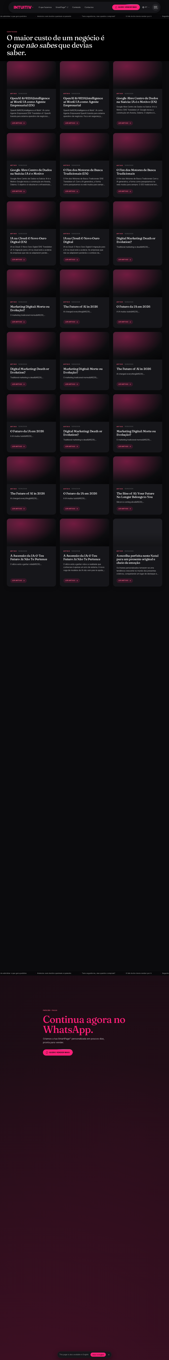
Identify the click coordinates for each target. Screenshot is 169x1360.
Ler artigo (17, 123)
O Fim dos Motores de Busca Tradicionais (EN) (83, 171)
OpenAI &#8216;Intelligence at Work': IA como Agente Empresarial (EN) (30, 101)
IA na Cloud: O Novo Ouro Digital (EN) (28, 240)
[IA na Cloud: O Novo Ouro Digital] (84, 215)
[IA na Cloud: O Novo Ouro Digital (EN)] (31, 215)
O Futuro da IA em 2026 (133, 306)
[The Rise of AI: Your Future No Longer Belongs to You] (137, 470)
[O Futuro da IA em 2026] (137, 283)
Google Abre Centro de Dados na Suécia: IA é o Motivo (31, 171)
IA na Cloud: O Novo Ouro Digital (81, 240)
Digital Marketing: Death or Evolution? (136, 240)
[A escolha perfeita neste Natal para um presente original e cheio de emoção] (137, 532)
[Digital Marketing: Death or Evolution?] (137, 215)
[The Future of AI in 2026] (84, 283)
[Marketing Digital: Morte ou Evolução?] (31, 283)
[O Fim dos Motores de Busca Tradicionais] (137, 147)
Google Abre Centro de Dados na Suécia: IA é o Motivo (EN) (137, 100)
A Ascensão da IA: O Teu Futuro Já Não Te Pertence (28, 557)
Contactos (89, 7)
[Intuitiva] (23, 7)
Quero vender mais (127, 7)
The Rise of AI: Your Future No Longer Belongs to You (135, 495)
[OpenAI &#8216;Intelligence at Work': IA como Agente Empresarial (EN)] (31, 75)
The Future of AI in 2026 (80, 306)
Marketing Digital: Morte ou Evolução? (29, 308)
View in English (98, 1355)
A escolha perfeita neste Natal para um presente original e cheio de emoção (137, 559)
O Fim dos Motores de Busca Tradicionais (136, 171)
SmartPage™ (61, 7)
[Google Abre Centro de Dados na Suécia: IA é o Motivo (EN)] (137, 75)
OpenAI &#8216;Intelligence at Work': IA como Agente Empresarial (83, 101)
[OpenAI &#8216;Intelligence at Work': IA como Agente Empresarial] (84, 75)
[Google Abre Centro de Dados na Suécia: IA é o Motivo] (31, 147)
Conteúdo (76, 7)
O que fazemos (45, 7)
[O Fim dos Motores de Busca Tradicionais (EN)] (84, 147)
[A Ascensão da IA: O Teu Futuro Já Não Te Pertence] (31, 532)
